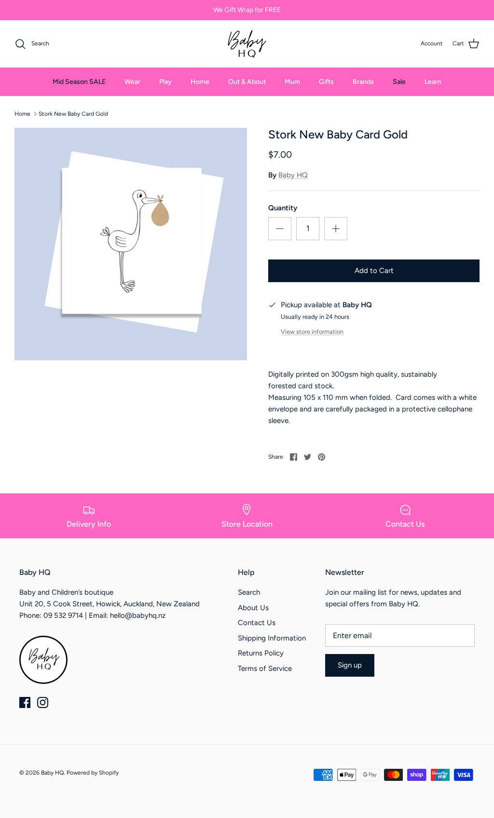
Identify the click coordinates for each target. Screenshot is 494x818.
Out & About (247, 82)
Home (200, 82)
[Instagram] (42, 702)
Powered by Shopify (93, 772)
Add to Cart (374, 270)
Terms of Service (265, 668)
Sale (399, 82)
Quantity (282, 208)
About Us (253, 607)
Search (249, 592)
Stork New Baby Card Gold (73, 113)
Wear (132, 82)
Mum (292, 82)
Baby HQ (293, 175)
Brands (363, 82)
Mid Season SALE (79, 82)
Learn (433, 82)
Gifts (326, 82)
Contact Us (256, 622)
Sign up (350, 665)
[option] (130, 244)
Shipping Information (272, 638)
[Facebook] (24, 702)
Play (165, 82)
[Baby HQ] (247, 44)
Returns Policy (261, 653)
